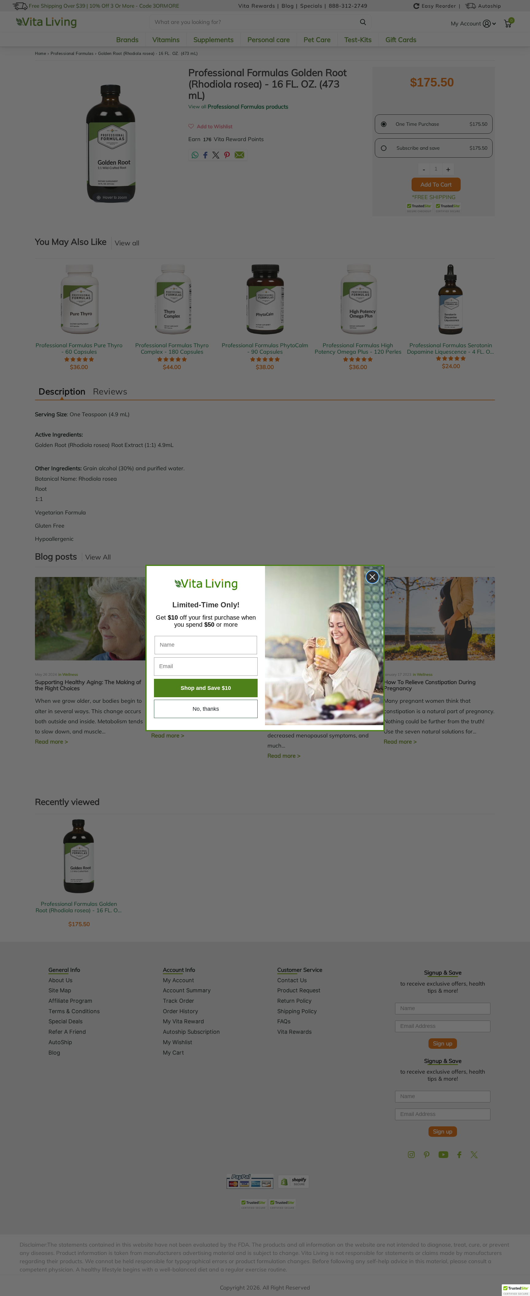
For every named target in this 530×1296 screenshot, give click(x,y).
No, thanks (206, 709)
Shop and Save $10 (206, 688)
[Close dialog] (372, 577)
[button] (516, 1290)
